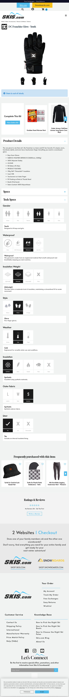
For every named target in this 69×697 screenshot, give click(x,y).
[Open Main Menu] (58, 15)
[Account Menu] (32, 9)
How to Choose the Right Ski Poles (49, 633)
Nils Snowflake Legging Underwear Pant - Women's (57, 483)
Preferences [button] (58, 687)
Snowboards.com (42, 5)
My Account (49, 591)
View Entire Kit (12, 123)
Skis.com (23, 5)
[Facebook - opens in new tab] (27, 651)
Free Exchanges (51, 599)
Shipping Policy (14, 626)
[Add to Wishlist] (20, 463)
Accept (42, 691)
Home (3, 21)
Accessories (12, 21)
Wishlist (48, 606)
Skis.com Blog (42, 638)
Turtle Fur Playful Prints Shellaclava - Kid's (34, 483)
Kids (7, 21)
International (13, 630)
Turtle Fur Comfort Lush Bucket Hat (11, 483)
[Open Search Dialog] (22, 9)
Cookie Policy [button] (22, 687)
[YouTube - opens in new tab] (42, 651)
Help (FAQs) (12, 641)
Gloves (29, 21)
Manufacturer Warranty (18, 634)
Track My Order (51, 595)
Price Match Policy (15, 637)
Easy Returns (50, 602)
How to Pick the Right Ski (48, 622)
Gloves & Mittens (21, 21)
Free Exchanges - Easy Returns (34, 1)
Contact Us (12, 622)
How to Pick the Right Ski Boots (48, 627)
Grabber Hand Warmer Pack (36, 130)
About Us (40, 642)
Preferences (27, 691)
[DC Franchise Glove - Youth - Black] (22, 80)
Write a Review (34, 514)
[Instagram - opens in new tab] (34, 651)
